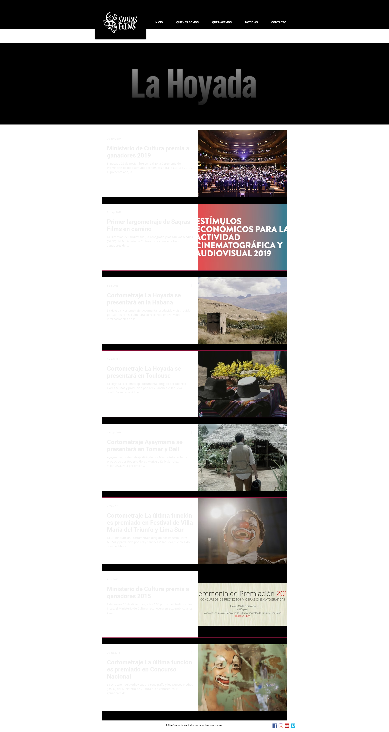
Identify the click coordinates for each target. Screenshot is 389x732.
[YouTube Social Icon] (287, 725)
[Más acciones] (192, 138)
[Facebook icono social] (275, 725)
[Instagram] (281, 725)
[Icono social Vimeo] (293, 725)
